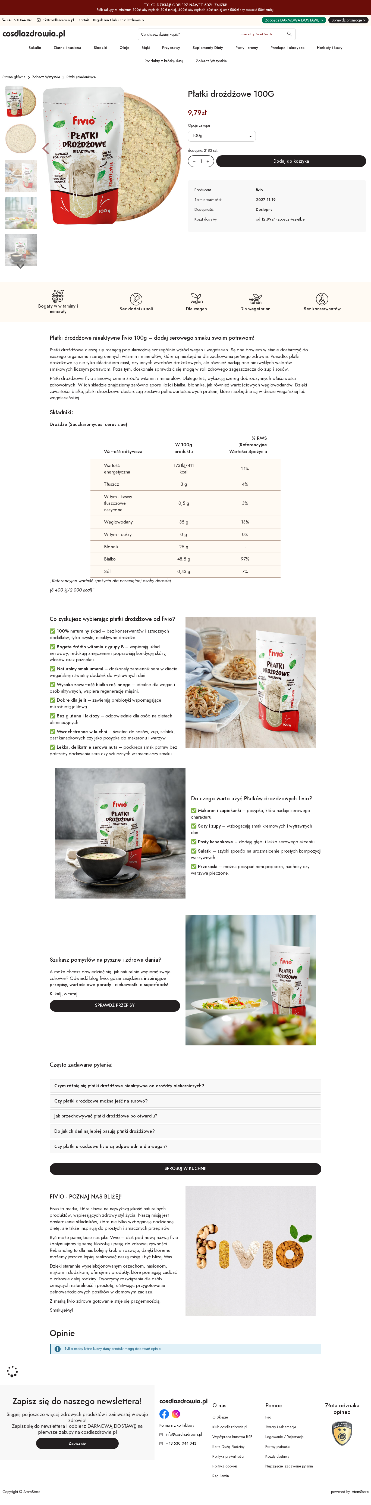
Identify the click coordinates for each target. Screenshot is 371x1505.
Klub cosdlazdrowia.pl (229, 1427)
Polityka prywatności (228, 1456)
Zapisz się (77, 1443)
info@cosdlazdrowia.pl (57, 20)
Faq (268, 1417)
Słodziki (100, 47)
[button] (45, 148)
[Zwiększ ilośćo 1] (210, 161)
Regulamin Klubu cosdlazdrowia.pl (119, 20)
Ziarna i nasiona (67, 47)
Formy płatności (277, 1446)
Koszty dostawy (277, 1456)
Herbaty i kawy (329, 47)
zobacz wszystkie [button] (291, 219)
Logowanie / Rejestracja (284, 1436)
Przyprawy (171, 47)
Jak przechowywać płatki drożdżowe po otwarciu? (106, 1116)
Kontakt (84, 20)
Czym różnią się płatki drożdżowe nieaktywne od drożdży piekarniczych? (129, 1085)
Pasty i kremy (246, 47)
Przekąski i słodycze (287, 47)
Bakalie (35, 47)
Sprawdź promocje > (348, 20)
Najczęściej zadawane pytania (289, 1466)
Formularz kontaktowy (176, 1425)
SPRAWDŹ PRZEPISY (115, 1005)
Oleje (124, 47)
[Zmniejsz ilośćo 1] (192, 161)
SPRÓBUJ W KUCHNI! (185, 1168)
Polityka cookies (224, 1466)
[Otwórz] (222, 136)
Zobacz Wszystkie (211, 61)
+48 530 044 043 (19, 20)
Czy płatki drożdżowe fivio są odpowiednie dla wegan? (111, 1146)
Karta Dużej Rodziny (228, 1446)
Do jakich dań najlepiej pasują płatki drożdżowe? (104, 1131)
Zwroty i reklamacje (280, 1427)
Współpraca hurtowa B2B (232, 1436)
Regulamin (220, 1476)
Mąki (146, 47)
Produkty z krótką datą (163, 61)
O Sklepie (220, 1417)
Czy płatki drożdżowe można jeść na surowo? (101, 1101)
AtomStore (360, 1491)
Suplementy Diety (208, 47)
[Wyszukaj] (289, 34)
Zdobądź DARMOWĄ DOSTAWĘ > (294, 20)
